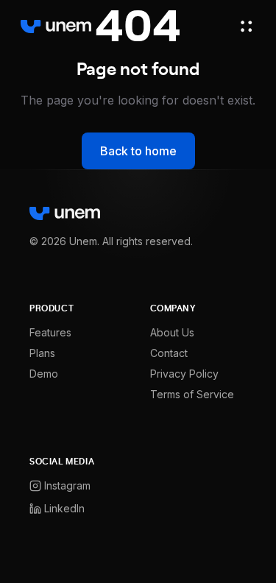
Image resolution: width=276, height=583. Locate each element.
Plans (42, 353)
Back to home (138, 151)
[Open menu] (246, 26)
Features (50, 332)
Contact (169, 353)
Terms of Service (192, 394)
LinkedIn (64, 508)
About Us (172, 332)
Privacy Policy (184, 373)
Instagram (67, 485)
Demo (43, 373)
